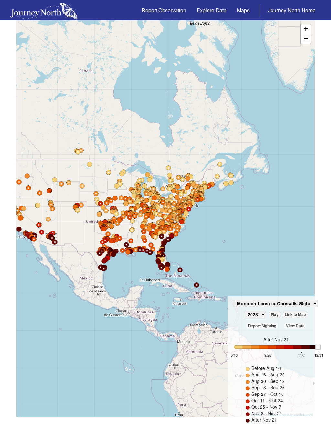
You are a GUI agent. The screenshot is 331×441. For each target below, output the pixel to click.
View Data (295, 326)
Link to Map (295, 314)
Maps (243, 10)
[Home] (46, 10)
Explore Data (212, 10)
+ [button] (306, 29)
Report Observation (164, 10)
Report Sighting (262, 326)
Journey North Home (291, 10)
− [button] (306, 39)
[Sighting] (171, 196)
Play (275, 314)
